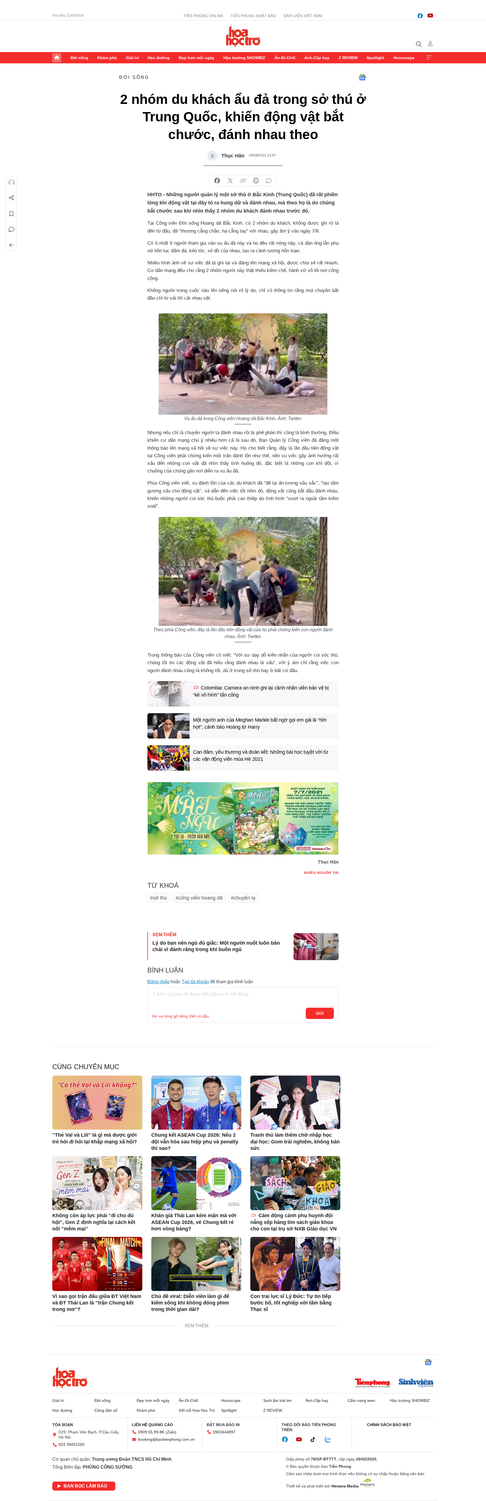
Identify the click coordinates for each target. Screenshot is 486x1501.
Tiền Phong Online (203, 16)
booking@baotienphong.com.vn (166, 1439)
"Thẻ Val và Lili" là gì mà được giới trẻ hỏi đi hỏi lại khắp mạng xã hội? (94, 1138)
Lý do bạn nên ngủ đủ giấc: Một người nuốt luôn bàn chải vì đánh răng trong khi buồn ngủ (216, 946)
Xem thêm (429, 57)
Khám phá (107, 57)
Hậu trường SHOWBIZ (244, 57)
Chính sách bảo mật (389, 1424)
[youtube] (430, 15)
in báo (256, 180)
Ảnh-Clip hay (316, 57)
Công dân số (105, 1410)
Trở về (11, 245)
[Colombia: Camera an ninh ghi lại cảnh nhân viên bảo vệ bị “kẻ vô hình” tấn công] (168, 693)
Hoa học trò (70, 1377)
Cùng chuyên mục (85, 1066)
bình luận (268, 180)
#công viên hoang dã (199, 898)
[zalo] (331, 1440)
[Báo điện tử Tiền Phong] (372, 1384)
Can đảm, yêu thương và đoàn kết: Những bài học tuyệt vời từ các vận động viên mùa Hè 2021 (260, 755)
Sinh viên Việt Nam (302, 16)
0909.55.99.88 (151, 1432)
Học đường (159, 57)
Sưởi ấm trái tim (277, 1400)
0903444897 (224, 1432)
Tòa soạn (62, 1424)
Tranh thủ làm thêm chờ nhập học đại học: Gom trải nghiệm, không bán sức (295, 1141)
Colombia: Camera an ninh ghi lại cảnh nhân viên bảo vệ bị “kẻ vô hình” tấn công (260, 691)
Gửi (320, 1013)
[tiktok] (316, 1439)
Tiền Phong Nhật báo (253, 16)
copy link (243, 180)
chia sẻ (217, 180)
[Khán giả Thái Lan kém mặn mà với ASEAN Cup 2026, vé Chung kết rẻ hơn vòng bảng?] (196, 1183)
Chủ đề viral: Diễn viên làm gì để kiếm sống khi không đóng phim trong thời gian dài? (190, 1302)
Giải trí (132, 57)
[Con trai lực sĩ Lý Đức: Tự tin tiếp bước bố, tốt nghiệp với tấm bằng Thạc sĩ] (295, 1264)
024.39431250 (71, 1444)
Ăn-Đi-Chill (284, 57)
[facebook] (420, 15)
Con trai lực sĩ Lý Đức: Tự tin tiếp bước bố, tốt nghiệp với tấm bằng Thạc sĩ (291, 1302)
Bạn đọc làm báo (85, 1486)
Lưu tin (11, 213)
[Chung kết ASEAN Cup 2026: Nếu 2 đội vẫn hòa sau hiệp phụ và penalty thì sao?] (196, 1103)
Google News (362, 77)
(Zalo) (171, 1432)
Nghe (11, 182)
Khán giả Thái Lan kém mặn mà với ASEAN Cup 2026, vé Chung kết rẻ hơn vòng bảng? (193, 1222)
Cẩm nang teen (361, 1400)
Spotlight (375, 57)
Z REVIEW (348, 57)
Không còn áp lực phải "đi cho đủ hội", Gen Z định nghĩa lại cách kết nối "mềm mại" (93, 1222)
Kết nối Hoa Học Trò (197, 1410)
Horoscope (404, 57)
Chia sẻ (11, 198)
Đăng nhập (158, 981)
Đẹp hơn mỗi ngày (196, 57)
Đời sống (79, 57)
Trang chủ (56, 57)
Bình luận (11, 229)
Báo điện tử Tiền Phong (243, 36)
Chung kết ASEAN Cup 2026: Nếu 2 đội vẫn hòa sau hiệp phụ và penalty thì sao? (194, 1141)
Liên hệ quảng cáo (152, 1424)
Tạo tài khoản (195, 981)
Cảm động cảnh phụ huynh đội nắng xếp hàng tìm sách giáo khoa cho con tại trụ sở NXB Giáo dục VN (293, 1222)
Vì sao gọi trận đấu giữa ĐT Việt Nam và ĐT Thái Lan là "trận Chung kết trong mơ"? (96, 1302)
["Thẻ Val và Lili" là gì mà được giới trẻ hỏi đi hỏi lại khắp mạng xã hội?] (97, 1103)
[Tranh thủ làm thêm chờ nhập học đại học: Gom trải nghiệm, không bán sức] (295, 1103)
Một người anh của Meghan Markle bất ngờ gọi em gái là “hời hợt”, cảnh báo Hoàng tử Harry (260, 723)
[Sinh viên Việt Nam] (416, 1384)
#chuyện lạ (243, 898)
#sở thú (158, 898)
